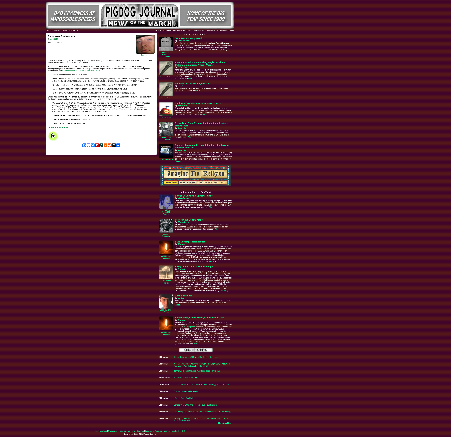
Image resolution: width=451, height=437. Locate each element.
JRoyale (181, 244)
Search (167, 431)
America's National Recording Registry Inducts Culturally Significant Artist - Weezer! (200, 63)
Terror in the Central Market (189, 220)
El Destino (55, 39)
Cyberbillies (145, 55)
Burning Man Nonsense (166, 257)
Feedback (175, 431)
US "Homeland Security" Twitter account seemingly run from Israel (201, 384)
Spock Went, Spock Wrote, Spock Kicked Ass (199, 317)
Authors (103, 431)
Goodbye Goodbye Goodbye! (166, 55)
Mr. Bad (181, 298)
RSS (183, 431)
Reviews (140, 431)
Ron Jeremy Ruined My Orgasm (166, 212)
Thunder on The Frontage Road (192, 83)
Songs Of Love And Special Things (194, 196)
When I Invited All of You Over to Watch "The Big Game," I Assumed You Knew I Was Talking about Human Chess (202, 365)
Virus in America (166, 159)
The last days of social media (186, 391)
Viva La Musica (166, 77)
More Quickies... (225, 423)
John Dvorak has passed (188, 38)
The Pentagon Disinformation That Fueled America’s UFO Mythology (202, 412)
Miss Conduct (184, 198)
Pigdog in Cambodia (166, 235)
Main (97, 431)
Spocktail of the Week (166, 311)
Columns (131, 431)
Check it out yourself (58, 127)
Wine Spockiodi (183, 295)
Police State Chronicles (166, 138)
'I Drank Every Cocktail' (183, 398)
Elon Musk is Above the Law (185, 378)
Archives (158, 431)
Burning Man (189, 327)
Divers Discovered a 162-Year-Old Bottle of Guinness (196, 357)
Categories (112, 431)
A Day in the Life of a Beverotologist (194, 266)
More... (223, 50)
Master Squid (183, 41)
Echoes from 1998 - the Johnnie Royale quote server (195, 405)
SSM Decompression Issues (190, 241)
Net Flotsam (166, 117)
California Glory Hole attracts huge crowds (198, 103)
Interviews (149, 431)
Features (122, 431)
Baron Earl (182, 106)
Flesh (180, 86)
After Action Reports (166, 282)
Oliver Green (183, 222)
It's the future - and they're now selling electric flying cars (197, 371)
